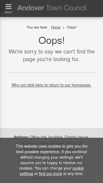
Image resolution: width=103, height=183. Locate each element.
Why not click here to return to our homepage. (51, 85)
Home (55, 27)
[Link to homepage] (51, 2)
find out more (50, 173)
